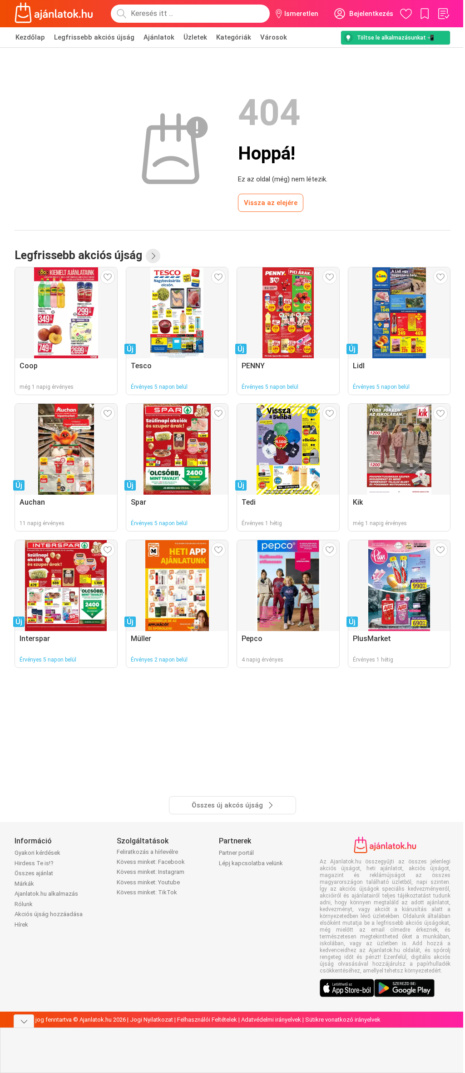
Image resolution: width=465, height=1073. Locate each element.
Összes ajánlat (34, 873)
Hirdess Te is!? (34, 863)
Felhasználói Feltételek (207, 1019)
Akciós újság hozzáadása (49, 914)
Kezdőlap (30, 37)
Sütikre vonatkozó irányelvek (343, 1019)
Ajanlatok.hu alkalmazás (46, 893)
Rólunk (24, 904)
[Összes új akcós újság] (153, 256)
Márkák (24, 883)
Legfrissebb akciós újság (94, 37)
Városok (273, 37)
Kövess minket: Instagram (150, 871)
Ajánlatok (158, 37)
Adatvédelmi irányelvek (271, 1019)
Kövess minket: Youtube (148, 882)
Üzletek (195, 37)
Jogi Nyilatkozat (151, 1019)
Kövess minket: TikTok (147, 892)
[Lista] (443, 13)
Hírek (21, 924)
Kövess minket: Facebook (151, 861)
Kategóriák (233, 37)
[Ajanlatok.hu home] (54, 13)
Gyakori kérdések (37, 852)
